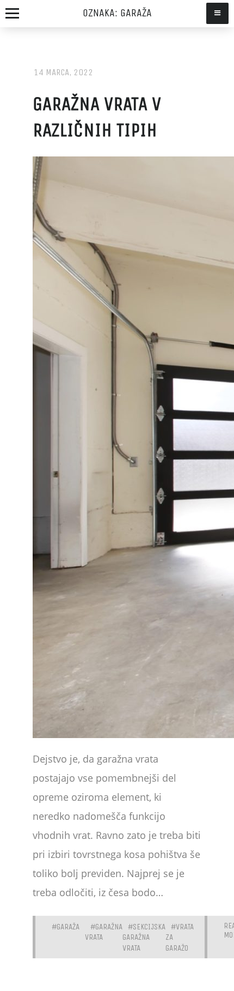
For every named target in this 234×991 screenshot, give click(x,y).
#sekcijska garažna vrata (143, 937)
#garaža (65, 927)
